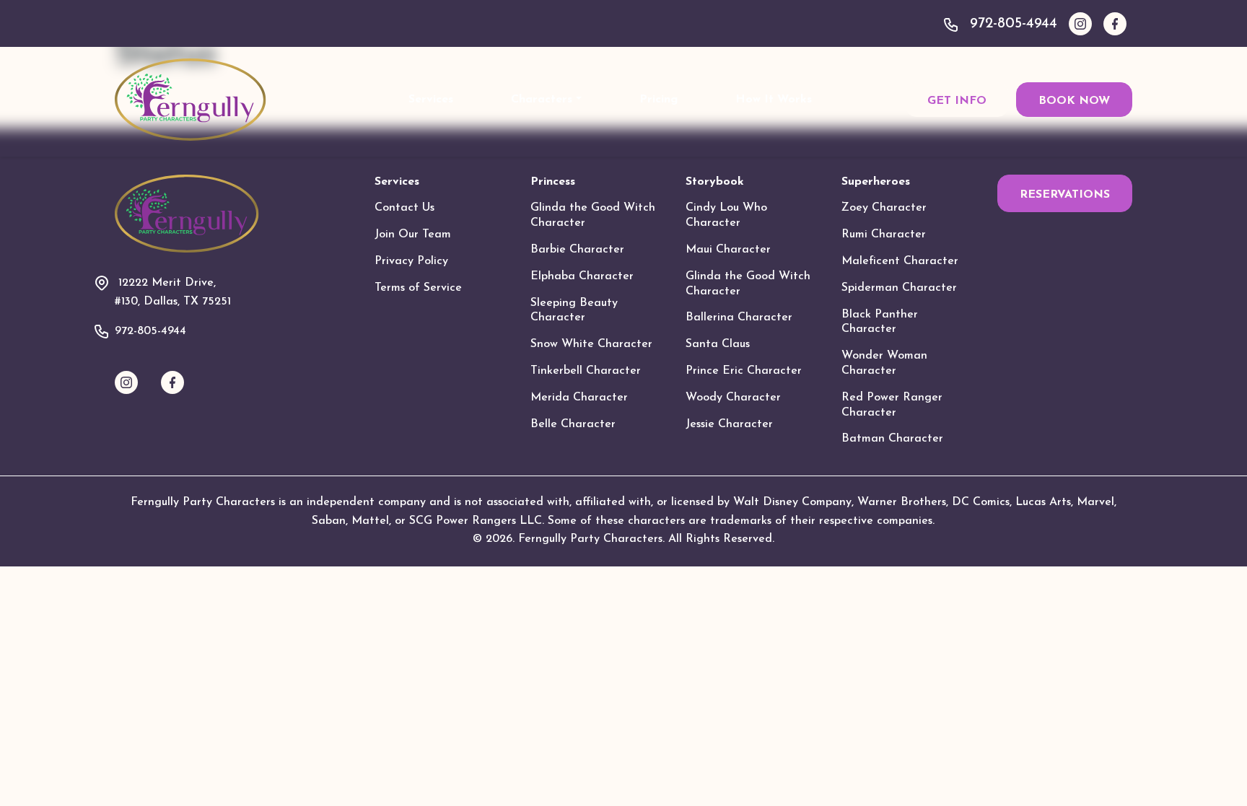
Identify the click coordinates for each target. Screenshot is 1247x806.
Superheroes (875, 182)
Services (430, 99)
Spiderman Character (899, 288)
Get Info (956, 101)
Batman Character (892, 438)
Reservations (1065, 195)
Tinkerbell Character (585, 371)
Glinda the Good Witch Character (592, 215)
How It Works (773, 99)
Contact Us (404, 208)
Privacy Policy (411, 261)
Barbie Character (577, 249)
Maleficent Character (899, 261)
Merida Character (579, 397)
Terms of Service (418, 288)
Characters (541, 99)
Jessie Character (729, 424)
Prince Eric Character (744, 371)
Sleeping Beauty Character (574, 310)
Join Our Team (413, 234)
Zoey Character (884, 208)
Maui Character (728, 249)
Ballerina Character (739, 317)
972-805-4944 (1013, 24)
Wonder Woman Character (884, 363)
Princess (552, 182)
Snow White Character (591, 344)
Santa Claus (718, 344)
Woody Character (733, 397)
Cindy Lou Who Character (726, 215)
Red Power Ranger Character (891, 405)
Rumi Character (883, 234)
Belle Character (573, 424)
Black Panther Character (879, 322)
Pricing (658, 99)
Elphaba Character (582, 276)
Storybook (715, 182)
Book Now (1074, 101)
